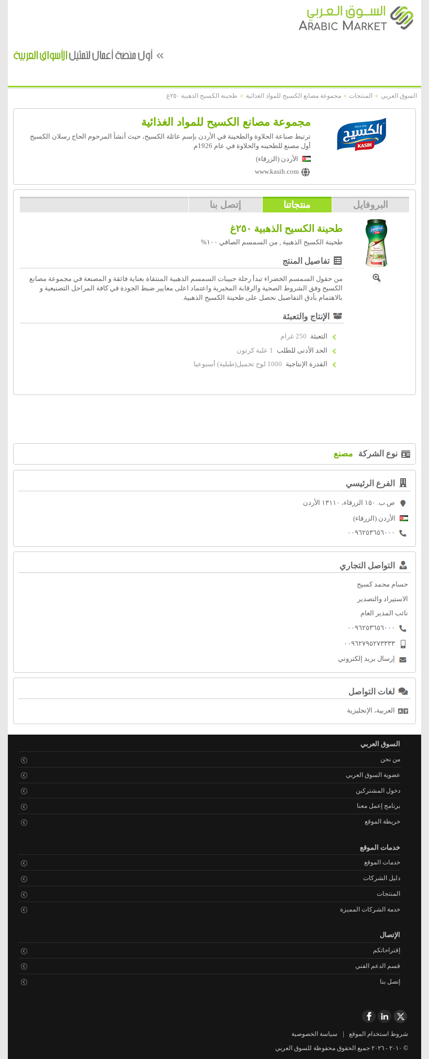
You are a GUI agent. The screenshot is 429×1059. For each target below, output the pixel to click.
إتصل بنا (225, 204)
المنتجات (388, 893)
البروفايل (370, 204)
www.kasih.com (277, 171)
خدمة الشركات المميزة (370, 909)
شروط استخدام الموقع (378, 1034)
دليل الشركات (381, 878)
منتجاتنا (297, 204)
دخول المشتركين (378, 790)
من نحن (390, 759)
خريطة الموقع (382, 821)
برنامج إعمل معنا (378, 805)
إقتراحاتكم (386, 950)
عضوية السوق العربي (373, 775)
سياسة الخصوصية (314, 1034)
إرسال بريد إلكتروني (366, 658)
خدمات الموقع (382, 862)
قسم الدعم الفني (377, 966)
